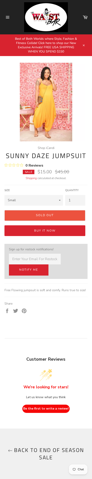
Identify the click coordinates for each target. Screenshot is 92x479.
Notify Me (28, 270)
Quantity (72, 190)
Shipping (31, 178)
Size (7, 190)
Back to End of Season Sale (48, 453)
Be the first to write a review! (46, 408)
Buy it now (45, 231)
